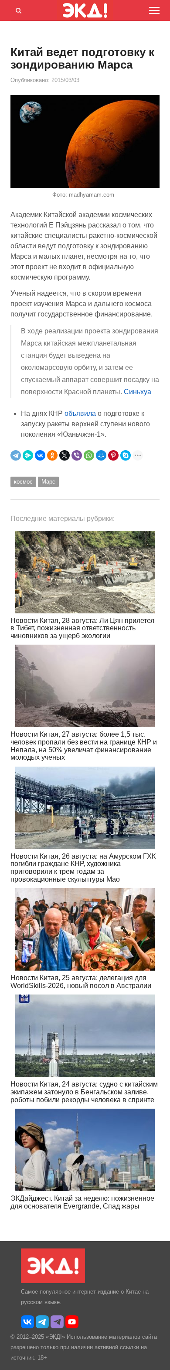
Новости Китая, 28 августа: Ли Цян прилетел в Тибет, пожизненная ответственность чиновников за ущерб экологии (82, 628)
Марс (48, 481)
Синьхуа (137, 391)
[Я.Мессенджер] (28, 455)
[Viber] (76, 455)
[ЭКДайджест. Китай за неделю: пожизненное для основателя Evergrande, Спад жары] (85, 1150)
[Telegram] (15, 455)
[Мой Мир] (101, 455)
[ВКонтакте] (40, 455)
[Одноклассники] (52, 455)
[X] (64, 455)
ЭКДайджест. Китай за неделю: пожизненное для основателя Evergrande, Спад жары (82, 1202)
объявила (80, 413)
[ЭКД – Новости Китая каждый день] (53, 1281)
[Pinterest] (113, 455)
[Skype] (125, 455)
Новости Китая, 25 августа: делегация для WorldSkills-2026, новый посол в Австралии (80, 981)
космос (23, 481)
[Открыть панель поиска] (17, 9)
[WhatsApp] (89, 455)
